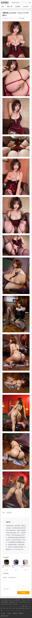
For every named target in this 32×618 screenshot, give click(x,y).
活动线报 (17, 6)
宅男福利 (22, 18)
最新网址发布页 (4, 616)
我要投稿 (15, 613)
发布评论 (23, 592)
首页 (3, 6)
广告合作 (9, 613)
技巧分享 (25, 6)
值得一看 (9, 6)
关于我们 (3, 613)
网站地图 (21, 613)
